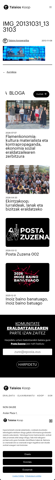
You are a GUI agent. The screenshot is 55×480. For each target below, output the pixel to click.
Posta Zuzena (18, 344)
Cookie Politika (18, 476)
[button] (50, 421)
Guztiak (39, 94)
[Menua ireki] (50, 7)
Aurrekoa (11, 72)
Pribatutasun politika (33, 476)
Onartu (27, 454)
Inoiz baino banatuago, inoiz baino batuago (27, 301)
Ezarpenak (28, 469)
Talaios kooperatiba (18, 41)
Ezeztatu (27, 462)
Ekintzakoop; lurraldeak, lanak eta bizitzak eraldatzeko (24, 205)
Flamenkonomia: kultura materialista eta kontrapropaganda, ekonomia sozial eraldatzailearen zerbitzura (27, 146)
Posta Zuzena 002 (22, 254)
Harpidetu (27, 364)
